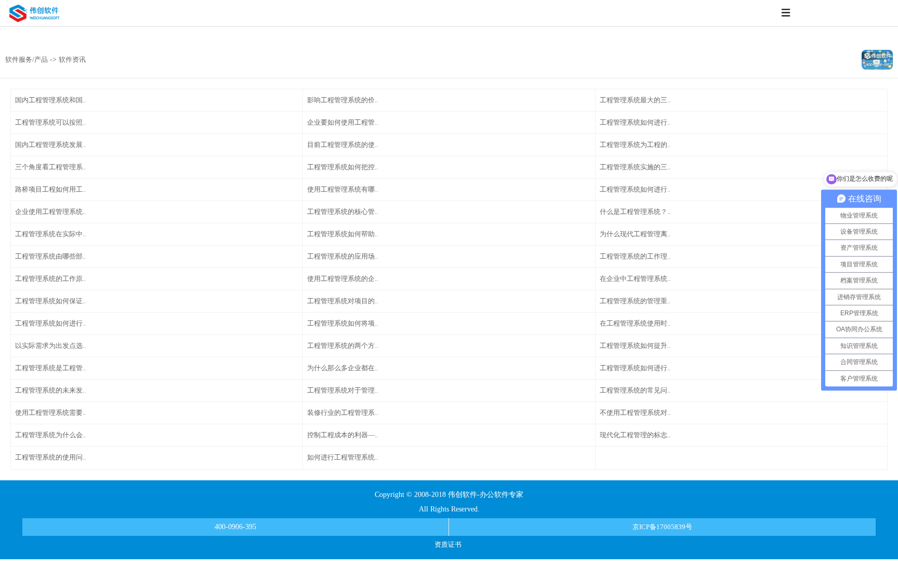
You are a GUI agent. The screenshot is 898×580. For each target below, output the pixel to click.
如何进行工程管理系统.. (342, 457)
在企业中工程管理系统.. (635, 278)
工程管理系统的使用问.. (50, 457)
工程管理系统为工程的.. (635, 145)
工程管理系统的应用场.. (342, 256)
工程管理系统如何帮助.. (342, 234)
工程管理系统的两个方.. (342, 345)
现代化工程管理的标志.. (635, 435)
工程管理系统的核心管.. (342, 211)
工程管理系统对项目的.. (342, 301)
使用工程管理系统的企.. (342, 278)
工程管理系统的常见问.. (635, 390)
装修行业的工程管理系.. (342, 412)
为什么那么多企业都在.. (342, 368)
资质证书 (447, 544)
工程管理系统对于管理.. (342, 390)
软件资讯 (72, 59)
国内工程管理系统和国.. (50, 100)
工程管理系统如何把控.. (342, 167)
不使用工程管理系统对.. (635, 412)
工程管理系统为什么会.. (50, 435)
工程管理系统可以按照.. (50, 122)
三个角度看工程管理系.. (50, 167)
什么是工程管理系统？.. (635, 211)
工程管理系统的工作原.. (50, 278)
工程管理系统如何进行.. (635, 122)
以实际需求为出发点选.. (50, 345)
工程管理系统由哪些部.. (50, 256)
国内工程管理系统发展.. (50, 145)
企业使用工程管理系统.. (50, 211)
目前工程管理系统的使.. (342, 145)
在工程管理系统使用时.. (635, 323)
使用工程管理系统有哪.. (342, 189)
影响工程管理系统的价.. (342, 100)
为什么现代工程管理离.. (635, 234)
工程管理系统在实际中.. (50, 234)
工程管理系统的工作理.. (635, 256)
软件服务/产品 (26, 59)
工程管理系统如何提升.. (635, 345)
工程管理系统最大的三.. (635, 100)
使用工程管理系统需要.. (50, 412)
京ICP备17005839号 (662, 527)
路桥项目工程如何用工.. (50, 189)
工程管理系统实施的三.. (635, 167)
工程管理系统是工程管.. (50, 368)
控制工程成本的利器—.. (342, 435)
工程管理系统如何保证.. (50, 301)
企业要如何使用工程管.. (342, 122)
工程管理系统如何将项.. (342, 323)
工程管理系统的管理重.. (635, 301)
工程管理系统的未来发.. (50, 390)
